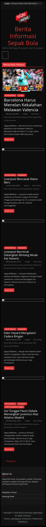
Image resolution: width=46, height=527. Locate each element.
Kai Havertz (37, 265)
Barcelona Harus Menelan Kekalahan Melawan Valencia (23, 104)
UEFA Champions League (14, 407)
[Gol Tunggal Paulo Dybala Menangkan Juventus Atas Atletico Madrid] (23, 378)
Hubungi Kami (8, 496)
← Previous (9, 461)
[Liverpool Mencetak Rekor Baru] (23, 149)
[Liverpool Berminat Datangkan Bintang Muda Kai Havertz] (23, 221)
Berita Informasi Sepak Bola (23, 36)
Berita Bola (8, 117)
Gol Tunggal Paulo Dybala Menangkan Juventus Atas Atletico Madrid (21, 414)
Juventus (36, 424)
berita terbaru (10, 95)
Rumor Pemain (17, 268)
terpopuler (22, 175)
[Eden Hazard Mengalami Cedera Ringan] (23, 300)
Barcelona (35, 114)
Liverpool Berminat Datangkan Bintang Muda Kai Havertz (21, 255)
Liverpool (36, 189)
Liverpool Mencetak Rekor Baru (21, 180)
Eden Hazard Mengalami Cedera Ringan (20, 334)
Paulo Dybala (8, 427)
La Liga (20, 95)
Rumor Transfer (28, 268)
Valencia (13, 120)
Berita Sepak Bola (34, 117)
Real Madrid (14, 346)
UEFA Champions (20, 427)
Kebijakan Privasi (9, 492)
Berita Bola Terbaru (20, 117)
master (25, 114)
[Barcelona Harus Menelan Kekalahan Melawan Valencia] (23, 70)
